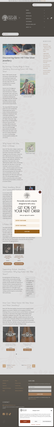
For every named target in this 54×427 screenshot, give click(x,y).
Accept (25, 421)
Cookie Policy (33, 424)
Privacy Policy (38, 424)
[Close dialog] (40, 192)
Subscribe (27, 232)
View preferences (47, 421)
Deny (36, 421)
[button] (51, 410)
